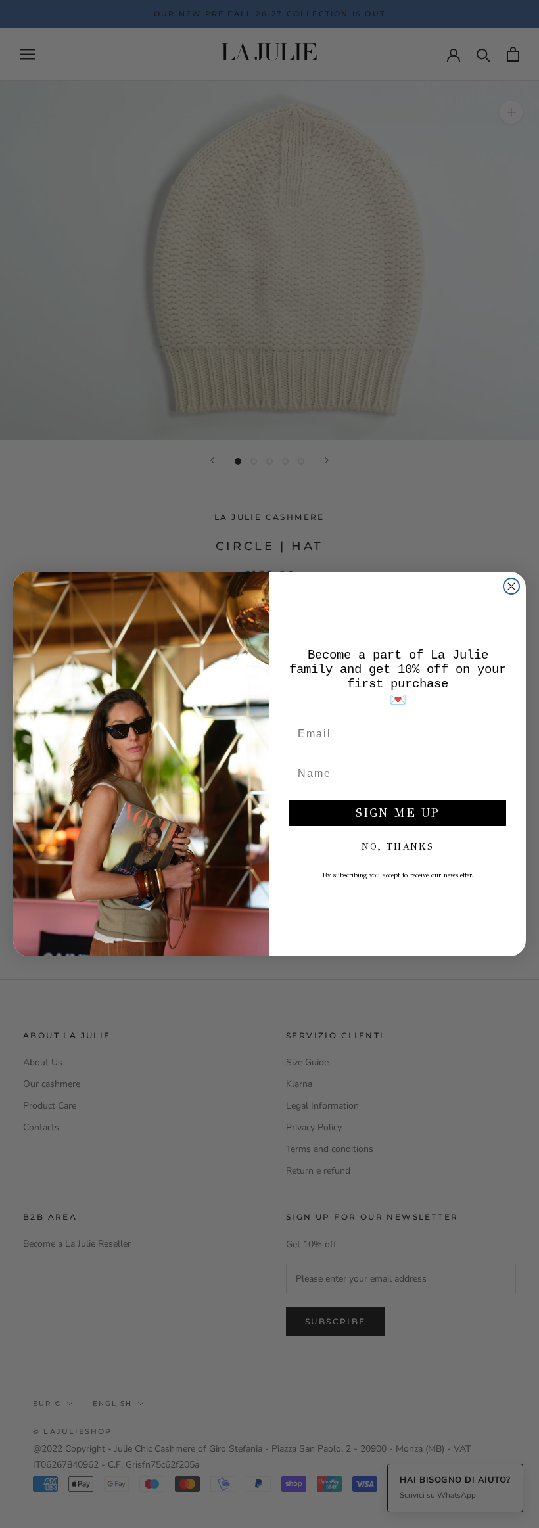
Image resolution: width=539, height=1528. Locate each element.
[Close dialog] (511, 586)
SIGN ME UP (398, 813)
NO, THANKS (398, 846)
